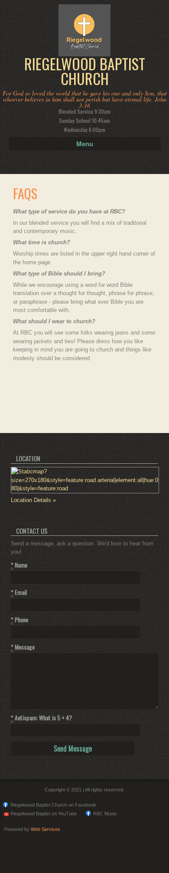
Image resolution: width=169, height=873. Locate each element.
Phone (19, 619)
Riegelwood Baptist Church (84, 71)
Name (19, 565)
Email (19, 592)
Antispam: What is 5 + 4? (41, 717)
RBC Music (105, 813)
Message (23, 647)
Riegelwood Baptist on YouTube (43, 813)
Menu (84, 143)
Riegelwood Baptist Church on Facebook (53, 804)
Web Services (45, 829)
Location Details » (33, 500)
